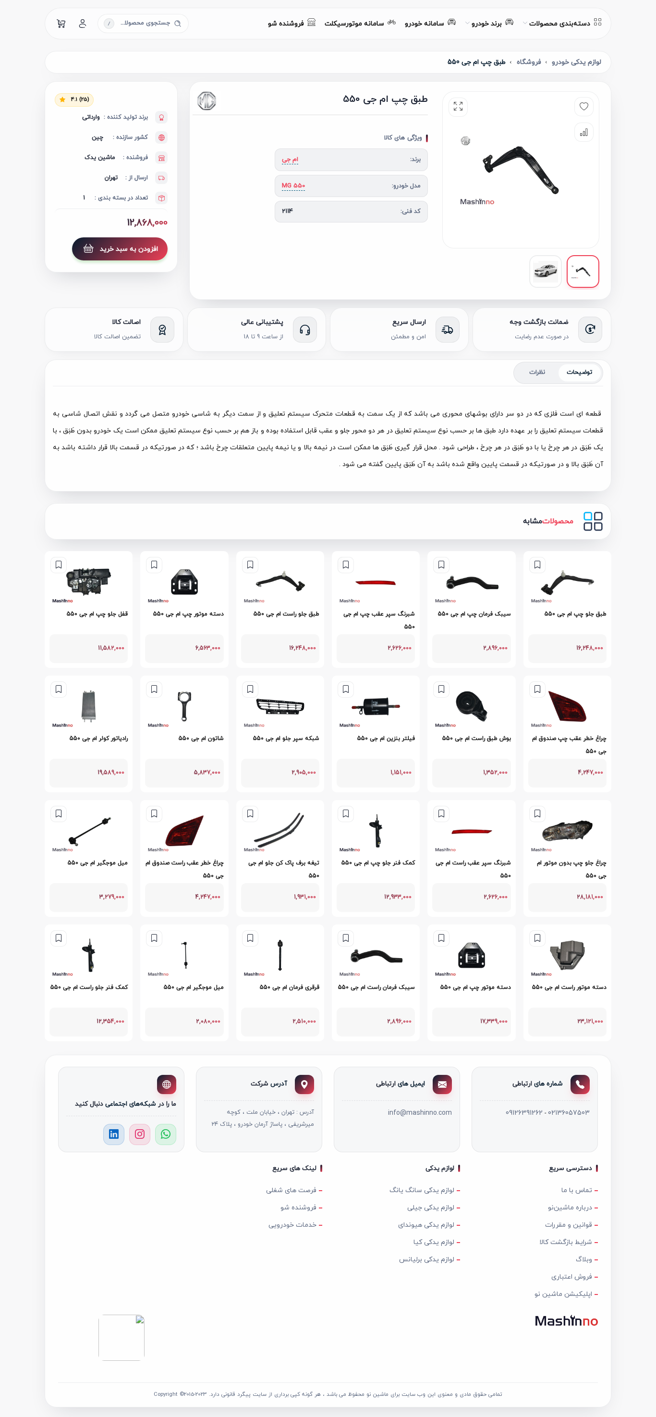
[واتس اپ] (165, 1134)
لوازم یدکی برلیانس (426, 1259)
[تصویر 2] (545, 271)
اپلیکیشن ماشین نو (563, 1294)
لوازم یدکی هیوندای (426, 1225)
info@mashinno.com (420, 1113)
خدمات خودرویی (292, 1225)
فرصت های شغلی (291, 1190)
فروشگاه (529, 62)
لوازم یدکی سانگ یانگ (421, 1190)
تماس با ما (576, 1190)
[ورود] (83, 23)
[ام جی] (228, 101)
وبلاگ (584, 1259)
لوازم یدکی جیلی (430, 1207)
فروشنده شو (298, 1207)
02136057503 (569, 1113)
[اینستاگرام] (139, 1134)
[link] (567, 609)
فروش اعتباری (571, 1276)
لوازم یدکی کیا (433, 1242)
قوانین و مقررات (568, 1225)
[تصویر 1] (583, 271)
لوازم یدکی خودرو (576, 62)
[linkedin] (113, 1134)
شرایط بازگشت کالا (565, 1242)
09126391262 (524, 1113)
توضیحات (579, 372)
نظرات (537, 372)
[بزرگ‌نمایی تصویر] (458, 107)
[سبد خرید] (61, 23)
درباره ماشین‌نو (570, 1207)
